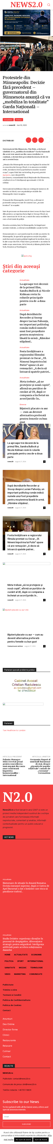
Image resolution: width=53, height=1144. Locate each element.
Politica (18, 120)
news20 (12, 125)
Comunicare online (15, 646)
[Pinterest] (41, 140)
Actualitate (8, 120)
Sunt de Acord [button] (41, 1139)
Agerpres (6, 175)
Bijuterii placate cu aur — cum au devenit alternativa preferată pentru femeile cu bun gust (34, 415)
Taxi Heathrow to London (14, 730)
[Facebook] (28, 140)
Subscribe (26, 1124)
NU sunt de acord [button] (23, 1139)
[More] (47, 140)
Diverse (23, 404)
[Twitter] (35, 140)
